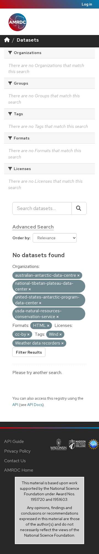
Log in (87, 4)
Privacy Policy (17, 451)
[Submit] (79, 208)
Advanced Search (33, 227)
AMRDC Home (18, 470)
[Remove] (78, 276)
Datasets (28, 40)
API (15, 404)
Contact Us (15, 461)
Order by (20, 237)
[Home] (7, 40)
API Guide (14, 441)
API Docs (34, 404)
